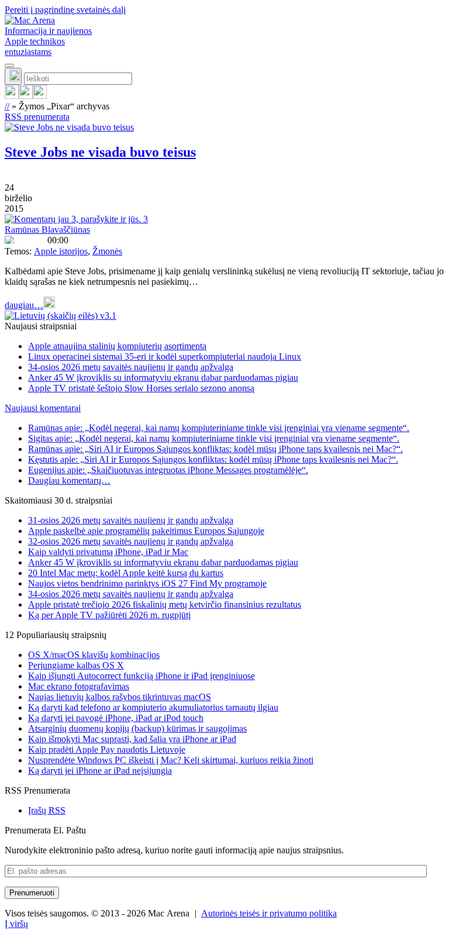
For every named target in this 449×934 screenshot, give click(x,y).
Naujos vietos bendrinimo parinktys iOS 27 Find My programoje (147, 583)
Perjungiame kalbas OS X (76, 665)
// (7, 106)
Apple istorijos (61, 251)
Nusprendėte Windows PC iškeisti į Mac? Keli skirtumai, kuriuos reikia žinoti (170, 760)
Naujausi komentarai (43, 408)
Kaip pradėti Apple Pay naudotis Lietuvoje (106, 749)
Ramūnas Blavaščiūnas (47, 230)
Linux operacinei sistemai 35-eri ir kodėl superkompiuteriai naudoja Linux (164, 356)
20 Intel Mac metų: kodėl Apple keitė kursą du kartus (125, 573)
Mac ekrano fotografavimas (78, 686)
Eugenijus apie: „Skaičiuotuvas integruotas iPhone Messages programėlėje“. (168, 470)
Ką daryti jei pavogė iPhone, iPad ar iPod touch (115, 718)
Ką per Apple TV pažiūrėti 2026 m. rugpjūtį (109, 615)
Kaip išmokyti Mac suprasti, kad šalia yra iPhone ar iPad (132, 739)
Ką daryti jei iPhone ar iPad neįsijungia (100, 771)
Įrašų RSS (46, 810)
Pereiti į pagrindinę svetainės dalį (65, 10)
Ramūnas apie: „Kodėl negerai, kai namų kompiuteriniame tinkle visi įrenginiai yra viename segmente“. (218, 428)
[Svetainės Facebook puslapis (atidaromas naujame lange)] (26, 96)
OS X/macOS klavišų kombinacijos (94, 655)
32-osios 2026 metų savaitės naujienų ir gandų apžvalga (130, 541)
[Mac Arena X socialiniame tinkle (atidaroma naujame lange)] (40, 96)
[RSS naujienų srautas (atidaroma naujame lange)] (12, 96)
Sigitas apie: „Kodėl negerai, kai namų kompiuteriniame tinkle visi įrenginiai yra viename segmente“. (213, 438)
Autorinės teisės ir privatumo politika (269, 913)
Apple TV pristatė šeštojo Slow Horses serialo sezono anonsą (141, 388)
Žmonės (107, 251)
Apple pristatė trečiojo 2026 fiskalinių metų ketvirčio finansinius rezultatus (164, 604)
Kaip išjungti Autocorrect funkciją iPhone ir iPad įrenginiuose (141, 676)
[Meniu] (9, 65)
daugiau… (24, 305)
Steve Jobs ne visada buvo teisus (100, 152)
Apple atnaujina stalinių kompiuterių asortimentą (117, 346)
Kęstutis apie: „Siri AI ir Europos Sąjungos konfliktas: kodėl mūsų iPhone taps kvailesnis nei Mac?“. (213, 459)
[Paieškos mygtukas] (13, 76)
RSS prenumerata (37, 117)
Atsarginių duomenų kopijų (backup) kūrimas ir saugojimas (137, 728)
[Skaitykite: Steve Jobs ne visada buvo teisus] (69, 127)
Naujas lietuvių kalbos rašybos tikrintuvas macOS (119, 697)
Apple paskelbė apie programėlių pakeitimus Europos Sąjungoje (146, 531)
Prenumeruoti (31, 892)
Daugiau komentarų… (69, 480)
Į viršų (16, 924)
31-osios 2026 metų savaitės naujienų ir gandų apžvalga (130, 520)
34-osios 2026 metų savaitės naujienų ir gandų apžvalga (130, 367)
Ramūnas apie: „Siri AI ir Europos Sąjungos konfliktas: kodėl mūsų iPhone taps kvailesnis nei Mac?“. (215, 449)
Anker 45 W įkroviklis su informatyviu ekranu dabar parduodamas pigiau (163, 377)
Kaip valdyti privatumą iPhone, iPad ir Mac (108, 552)
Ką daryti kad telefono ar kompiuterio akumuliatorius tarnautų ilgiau (153, 707)
